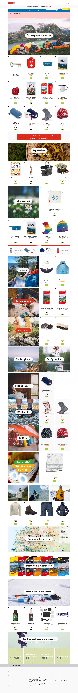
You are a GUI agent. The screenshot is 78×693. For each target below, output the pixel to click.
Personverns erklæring (12, 679)
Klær (40, 3)
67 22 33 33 (41, 673)
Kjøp (15, 103)
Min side (47, 137)
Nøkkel (37, 3)
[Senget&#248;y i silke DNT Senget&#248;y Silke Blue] (15, 114)
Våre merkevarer (11, 683)
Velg (15, 129)
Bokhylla (51, 3)
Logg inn (68, 3)
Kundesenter (68, 0)
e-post (33, 673)
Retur (9, 677)
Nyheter (55, 3)
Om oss (9, 685)
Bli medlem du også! (65, 676)
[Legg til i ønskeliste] (9, 56)
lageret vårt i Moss (40, 679)
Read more (48, 6)
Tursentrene (32, 685)
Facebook (37, 676)
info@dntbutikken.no (18, 665)
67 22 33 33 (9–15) (11, 665)
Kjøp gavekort (10, 681)
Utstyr (44, 3)
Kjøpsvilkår (10, 675)
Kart (47, 3)
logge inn (27, 10)
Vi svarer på (31, 673)
